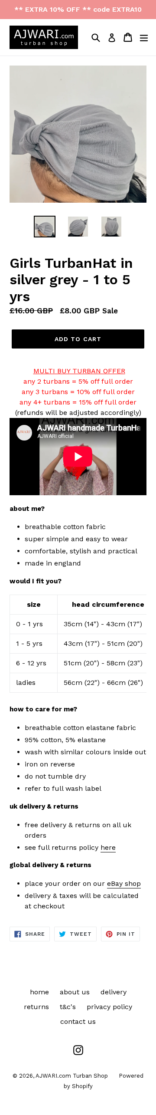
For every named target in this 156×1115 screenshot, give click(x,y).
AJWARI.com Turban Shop (72, 1075)
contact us (78, 1021)
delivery (114, 992)
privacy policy (109, 1007)
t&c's (68, 1007)
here (108, 847)
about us (75, 992)
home (39, 992)
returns (36, 1007)
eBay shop (124, 883)
